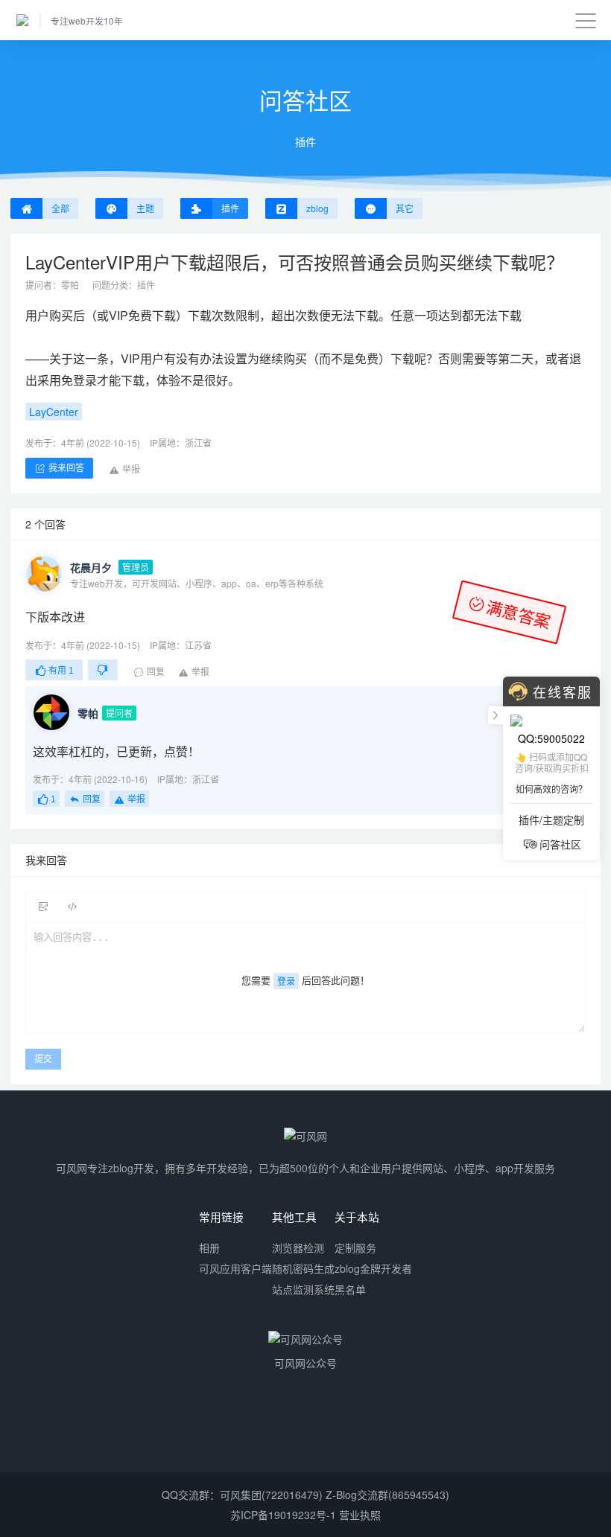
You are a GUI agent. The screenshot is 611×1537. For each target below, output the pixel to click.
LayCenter (53, 411)
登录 (286, 980)
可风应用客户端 (235, 1268)
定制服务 (355, 1247)
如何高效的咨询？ (551, 788)
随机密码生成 (303, 1268)
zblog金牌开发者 (373, 1268)
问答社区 (560, 844)
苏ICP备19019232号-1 (283, 1514)
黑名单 (350, 1289)
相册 (209, 1247)
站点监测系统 (303, 1289)
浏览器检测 (298, 1247)
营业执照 (360, 1514)
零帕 (70, 284)
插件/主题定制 (551, 819)
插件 (146, 284)
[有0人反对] (103, 669)
